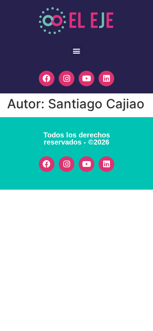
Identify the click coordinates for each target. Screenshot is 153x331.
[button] (77, 50)
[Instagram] (66, 78)
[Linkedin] (106, 78)
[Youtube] (86, 78)
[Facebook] (46, 78)
